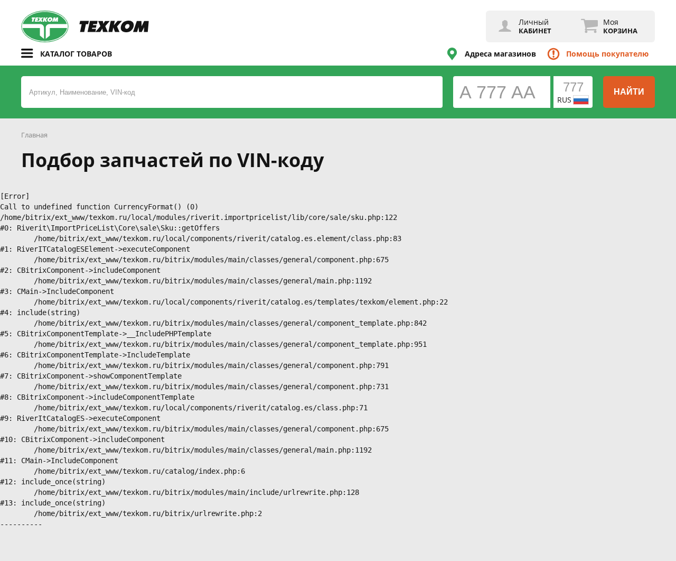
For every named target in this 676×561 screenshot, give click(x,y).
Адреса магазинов (500, 54)
